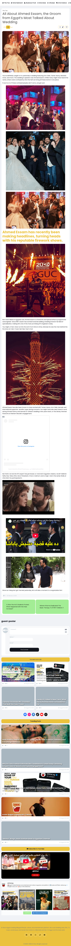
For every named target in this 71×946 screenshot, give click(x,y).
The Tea (7, 3)
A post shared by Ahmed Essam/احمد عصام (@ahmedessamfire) (25, 469)
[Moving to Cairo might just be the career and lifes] (27, 900)
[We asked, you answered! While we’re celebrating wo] (9, 900)
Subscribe (35, 875)
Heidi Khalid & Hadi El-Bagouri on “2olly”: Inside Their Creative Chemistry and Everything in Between (34, 740)
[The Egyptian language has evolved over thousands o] (61, 900)
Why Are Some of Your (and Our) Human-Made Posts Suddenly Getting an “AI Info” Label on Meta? (51, 677)
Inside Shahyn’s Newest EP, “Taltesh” (17, 814)
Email (12, 643)
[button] (61, 27)
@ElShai (35, 871)
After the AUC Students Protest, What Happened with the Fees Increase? (17, 607)
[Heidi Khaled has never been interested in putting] (44, 900)
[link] (66, 27)
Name (12, 637)
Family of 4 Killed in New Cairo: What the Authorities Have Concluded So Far (51, 701)
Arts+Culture (62, 3)
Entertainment (18, 3)
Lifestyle (52, 3)
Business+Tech (31, 3)
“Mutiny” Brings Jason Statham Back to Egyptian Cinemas (26, 839)
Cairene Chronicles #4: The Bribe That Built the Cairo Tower (16, 703)
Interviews (42, 3)
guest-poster (8, 621)
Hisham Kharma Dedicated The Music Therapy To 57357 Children (51, 607)
